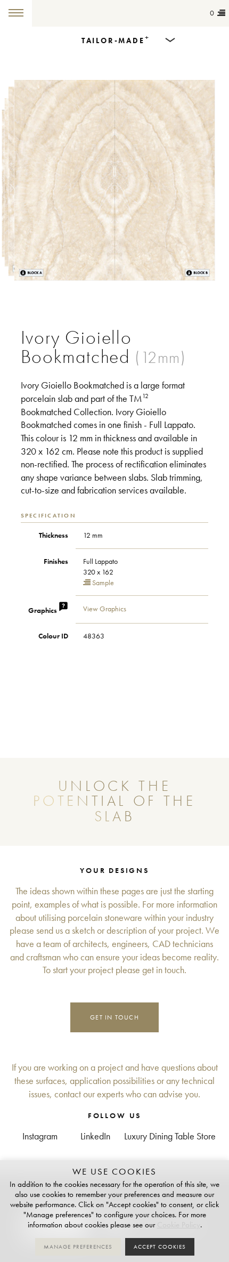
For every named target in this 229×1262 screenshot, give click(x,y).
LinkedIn (95, 1136)
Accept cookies (160, 1246)
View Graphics (104, 608)
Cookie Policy (178, 1224)
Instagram (40, 1136)
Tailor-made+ (66, 13)
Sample (102, 582)
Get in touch (114, 1017)
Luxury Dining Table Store (170, 1136)
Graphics (43, 610)
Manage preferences (78, 1246)
